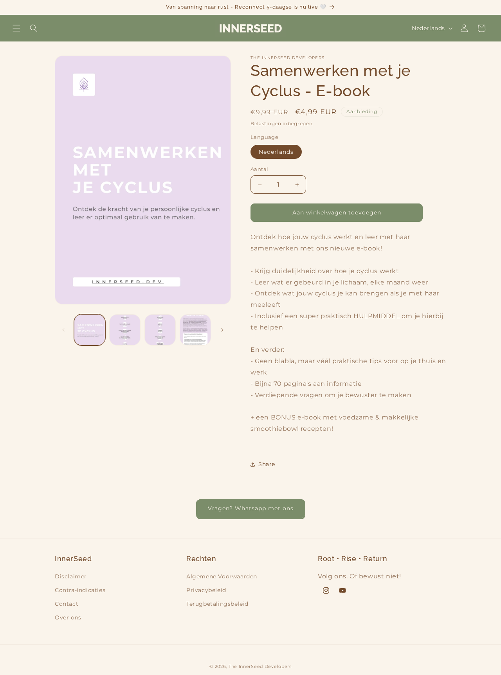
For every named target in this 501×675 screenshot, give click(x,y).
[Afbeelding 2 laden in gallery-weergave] (125, 330)
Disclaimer (71, 576)
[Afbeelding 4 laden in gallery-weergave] (195, 330)
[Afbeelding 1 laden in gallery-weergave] (89, 330)
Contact (66, 603)
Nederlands (276, 151)
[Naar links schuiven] (63, 329)
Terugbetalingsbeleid (217, 603)
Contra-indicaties (80, 590)
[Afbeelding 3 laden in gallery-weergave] (160, 330)
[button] (16, 28)
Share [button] (266, 464)
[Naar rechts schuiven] (222, 329)
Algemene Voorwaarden (221, 576)
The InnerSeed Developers (260, 666)
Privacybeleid (206, 590)
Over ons (68, 617)
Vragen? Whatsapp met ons (251, 508)
